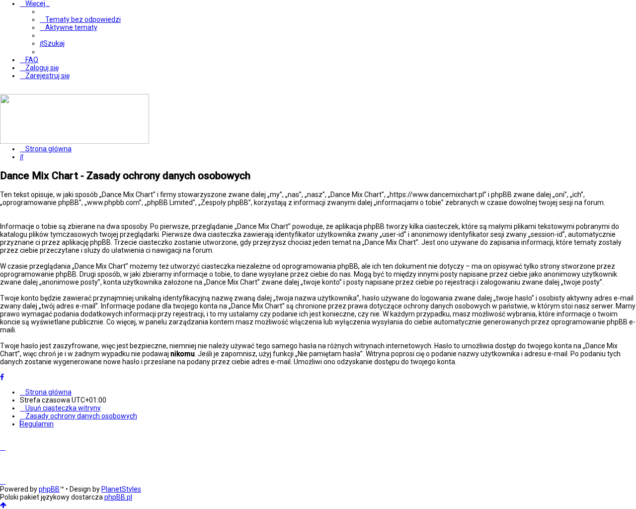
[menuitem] (80, 19)
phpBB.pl (118, 497)
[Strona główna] (74, 141)
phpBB (49, 489)
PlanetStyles (121, 489)
